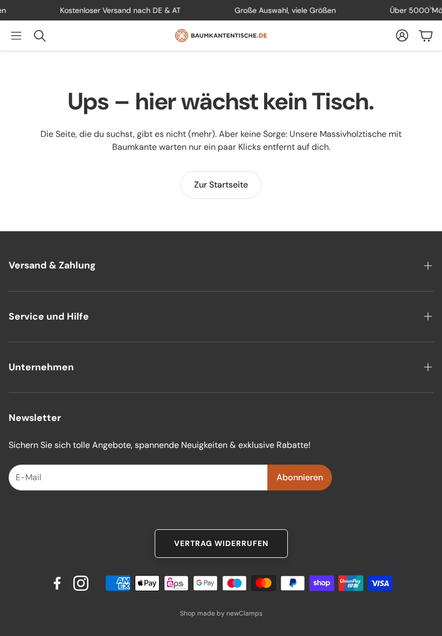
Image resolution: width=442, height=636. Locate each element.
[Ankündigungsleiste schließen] (431, 8)
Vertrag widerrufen (221, 543)
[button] (16, 35)
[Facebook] (57, 583)
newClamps (244, 613)
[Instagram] (80, 583)
